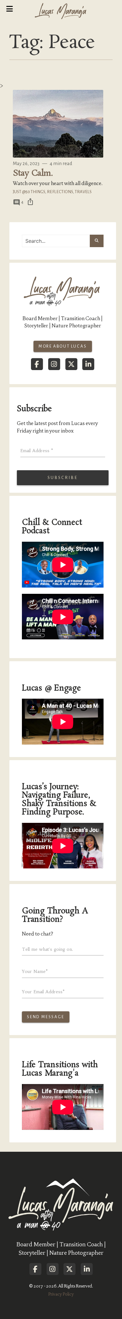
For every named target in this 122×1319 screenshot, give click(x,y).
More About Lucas (62, 346)
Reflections (60, 191)
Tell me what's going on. (47, 949)
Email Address (36, 450)
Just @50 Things (29, 191)
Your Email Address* (43, 991)
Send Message (45, 1017)
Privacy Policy (61, 1294)
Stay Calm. (33, 173)
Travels (83, 191)
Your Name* (35, 971)
